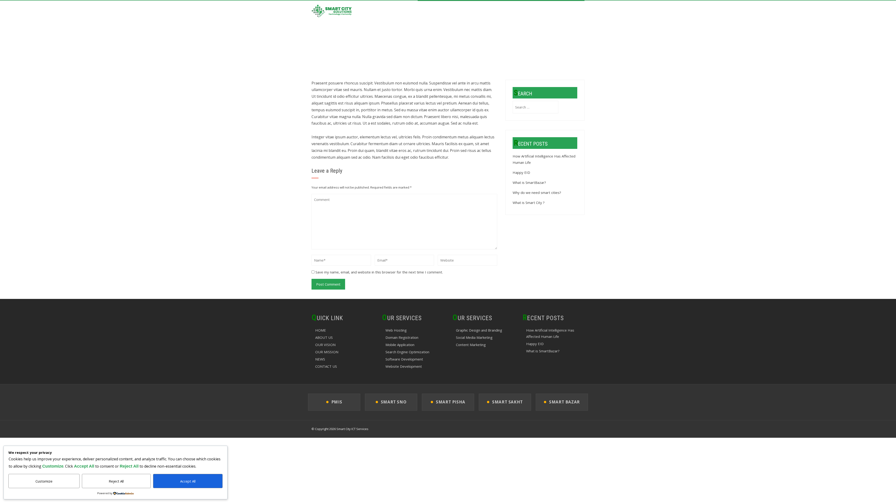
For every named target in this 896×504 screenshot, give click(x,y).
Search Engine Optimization (407, 352)
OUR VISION (325, 344)
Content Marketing (471, 344)
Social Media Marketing (474, 337)
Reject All (116, 481)
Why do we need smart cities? (537, 192)
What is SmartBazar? (529, 182)
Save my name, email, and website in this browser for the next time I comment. (379, 272)
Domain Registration (401, 337)
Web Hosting (396, 330)
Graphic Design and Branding (479, 330)
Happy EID (521, 172)
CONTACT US (569, 11)
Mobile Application (399, 344)
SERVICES (474, 11)
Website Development (403, 366)
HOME (427, 11)
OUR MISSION (326, 352)
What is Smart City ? (529, 202)
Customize (43, 481)
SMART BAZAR (502, 11)
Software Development (404, 359)
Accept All (188, 481)
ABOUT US (449, 11)
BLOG (528, 11)
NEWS (320, 359)
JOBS (545, 11)
